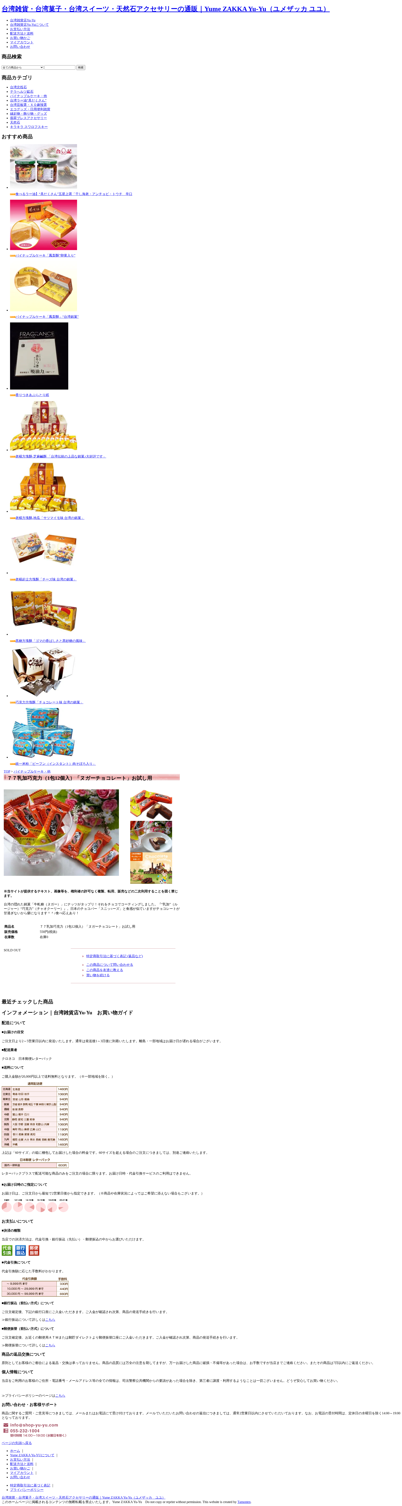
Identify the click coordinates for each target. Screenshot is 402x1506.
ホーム (15, 1451)
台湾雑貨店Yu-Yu (22, 20)
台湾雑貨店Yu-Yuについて (29, 24)
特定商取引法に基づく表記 (30, 1485)
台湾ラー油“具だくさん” (28, 100)
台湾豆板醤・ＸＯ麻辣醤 (28, 105)
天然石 (15, 122)
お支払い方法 (20, 29)
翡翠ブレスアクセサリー (28, 118)
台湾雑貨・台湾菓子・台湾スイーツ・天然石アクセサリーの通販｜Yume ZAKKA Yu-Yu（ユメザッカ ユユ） (166, 9)
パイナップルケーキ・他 (28, 96)
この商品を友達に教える (104, 970)
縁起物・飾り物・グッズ (28, 113)
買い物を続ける (98, 975)
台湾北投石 (18, 87)
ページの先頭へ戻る (17, 1443)
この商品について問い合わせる (109, 964)
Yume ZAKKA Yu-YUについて (32, 1455)
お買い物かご (20, 38)
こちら (50, 1319)
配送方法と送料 (22, 33)
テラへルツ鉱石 (22, 91)
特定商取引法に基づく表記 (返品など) (114, 956)
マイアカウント (22, 42)
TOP (7, 771)
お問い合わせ (20, 46)
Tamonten (244, 1502)
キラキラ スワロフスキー (29, 127)
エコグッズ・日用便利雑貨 (30, 109)
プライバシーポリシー (27, 1490)
